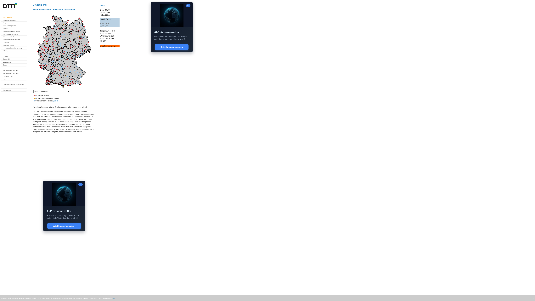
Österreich (6, 59)
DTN (4, 79)
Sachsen (6, 42)
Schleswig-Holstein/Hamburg (12, 48)
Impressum (7, 90)
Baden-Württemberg (9, 20)
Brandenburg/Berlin (9, 25)
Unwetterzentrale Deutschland (13, 84)
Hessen (5, 28)
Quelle (55, 101)
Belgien (5, 65)
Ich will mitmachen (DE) (11, 70)
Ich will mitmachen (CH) (11, 73)
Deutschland (7, 17)
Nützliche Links (8, 76)
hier (114, 298)
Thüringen (6, 51)
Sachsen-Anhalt (8, 45)
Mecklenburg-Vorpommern (11, 31)
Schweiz (6, 56)
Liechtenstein (7, 62)
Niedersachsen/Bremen (11, 34)
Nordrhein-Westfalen (10, 37)
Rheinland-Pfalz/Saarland (11, 39)
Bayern (5, 23)
